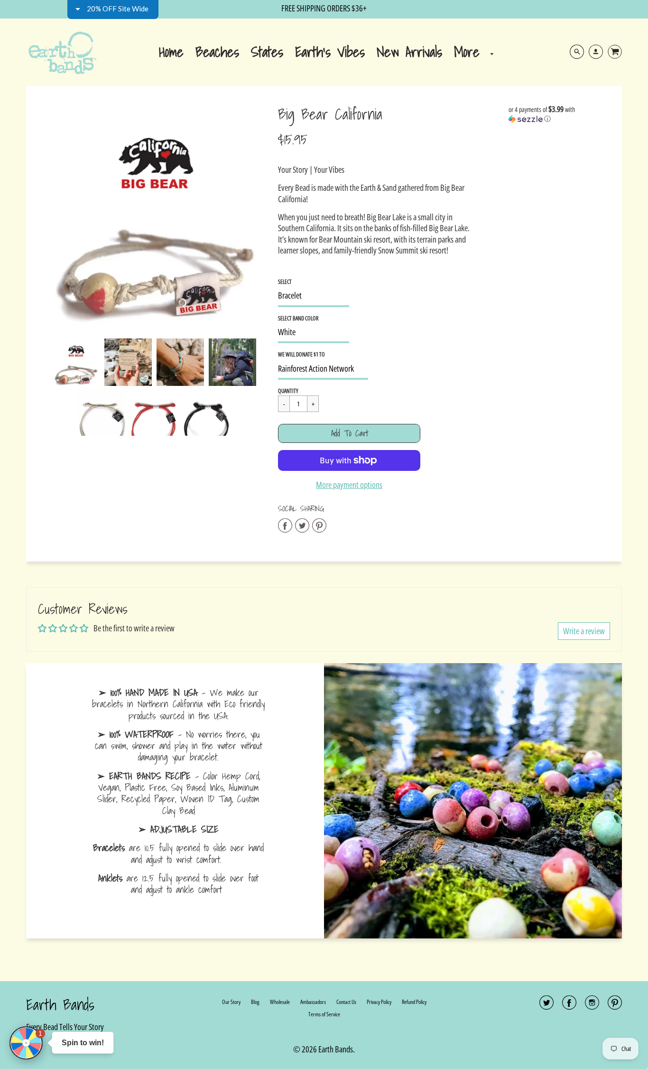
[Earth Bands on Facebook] (569, 1005)
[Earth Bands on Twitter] (546, 1005)
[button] (349, 433)
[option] (154, 214)
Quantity (288, 391)
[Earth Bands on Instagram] (592, 1005)
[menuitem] (171, 51)
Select (285, 282)
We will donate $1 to (301, 354)
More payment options (349, 484)
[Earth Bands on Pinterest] (615, 1005)
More (470, 51)
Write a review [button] (584, 631)
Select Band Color (298, 318)
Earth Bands (60, 1004)
